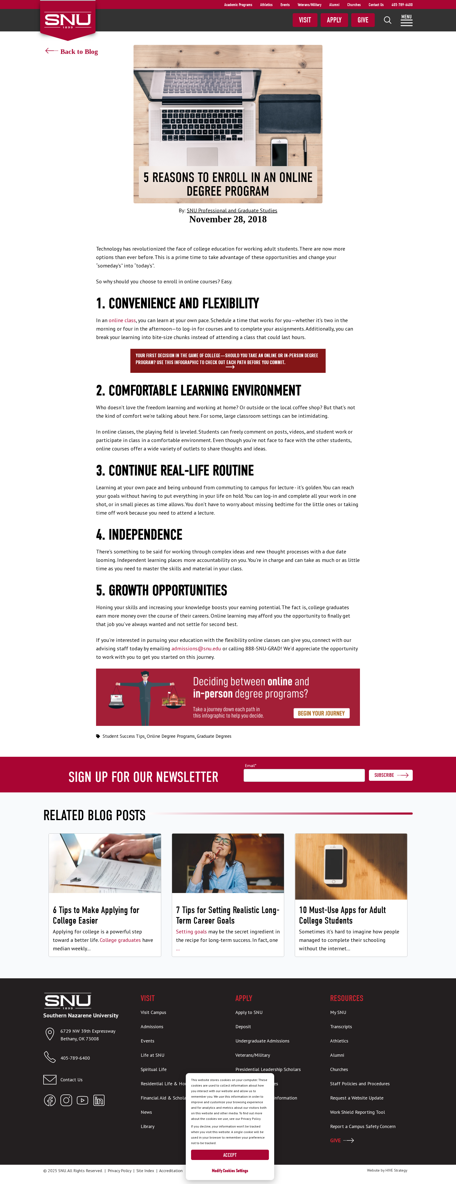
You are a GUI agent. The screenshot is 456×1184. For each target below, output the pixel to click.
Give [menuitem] (363, 20)
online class (122, 320)
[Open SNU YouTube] (82, 1101)
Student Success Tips (124, 736)
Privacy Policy (119, 1170)
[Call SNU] (51, 1058)
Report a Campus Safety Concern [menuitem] (363, 1126)
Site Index (145, 1170)
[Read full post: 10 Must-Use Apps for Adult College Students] (351, 895)
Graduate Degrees (214, 736)
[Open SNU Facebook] (49, 1101)
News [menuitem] (146, 1112)
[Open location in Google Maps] (51, 1035)
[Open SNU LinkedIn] (99, 1101)
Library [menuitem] (147, 1126)
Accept (230, 1155)
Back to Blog (79, 51)
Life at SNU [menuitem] (152, 1055)
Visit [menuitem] (305, 20)
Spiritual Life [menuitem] (154, 1069)
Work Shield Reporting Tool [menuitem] (357, 1112)
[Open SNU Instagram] (66, 1101)
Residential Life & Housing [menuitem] (168, 1083)
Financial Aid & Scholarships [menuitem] (169, 1098)
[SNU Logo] (67, 19)
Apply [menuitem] (334, 20)
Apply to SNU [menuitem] (249, 1012)
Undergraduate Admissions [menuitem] (262, 1041)
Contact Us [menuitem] (376, 4)
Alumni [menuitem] (334, 4)
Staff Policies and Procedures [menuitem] (360, 1083)
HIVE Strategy (396, 1170)
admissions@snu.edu (196, 648)
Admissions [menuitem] (152, 1026)
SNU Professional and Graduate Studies (232, 210)
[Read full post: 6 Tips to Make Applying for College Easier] (105, 895)
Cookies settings (235, 1170)
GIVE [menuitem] (335, 1140)
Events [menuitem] (285, 4)
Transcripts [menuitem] (341, 1026)
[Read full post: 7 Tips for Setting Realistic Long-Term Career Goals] (228, 895)
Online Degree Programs (171, 736)
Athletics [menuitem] (266, 4)
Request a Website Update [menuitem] (356, 1098)
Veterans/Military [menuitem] (309, 4)
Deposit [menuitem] (243, 1026)
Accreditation (171, 1170)
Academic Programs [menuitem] (238, 4)
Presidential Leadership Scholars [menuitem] (268, 1069)
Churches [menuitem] (354, 4)
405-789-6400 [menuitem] (402, 4)
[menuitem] (387, 20)
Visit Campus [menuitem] (153, 1012)
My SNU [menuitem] (338, 1012)
